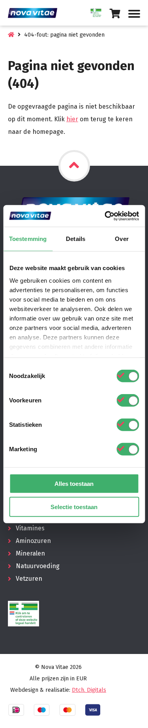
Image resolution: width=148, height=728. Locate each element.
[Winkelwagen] (115, 14)
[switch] (127, 400)
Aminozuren (33, 541)
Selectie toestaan (74, 507)
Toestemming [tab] (28, 238)
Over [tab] (121, 238)
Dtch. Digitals (89, 690)
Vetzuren (29, 578)
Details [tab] (75, 238)
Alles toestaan (74, 483)
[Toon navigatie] (134, 14)
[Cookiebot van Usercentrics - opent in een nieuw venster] (105, 216)
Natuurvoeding (38, 566)
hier (72, 119)
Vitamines (30, 528)
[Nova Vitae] (35, 13)
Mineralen (30, 553)
